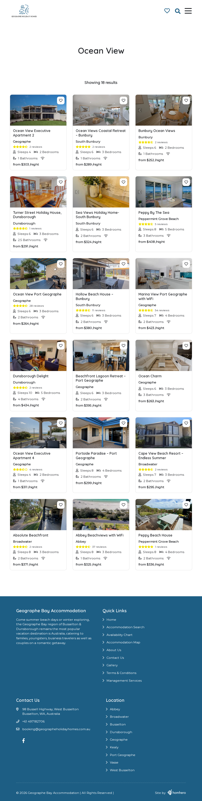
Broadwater (119, 717)
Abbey (115, 709)
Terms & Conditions (121, 673)
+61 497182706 (33, 721)
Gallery (112, 665)
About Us (114, 650)
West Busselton (122, 770)
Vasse (114, 762)
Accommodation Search (125, 627)
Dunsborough (121, 732)
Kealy (114, 747)
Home (111, 620)
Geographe (119, 739)
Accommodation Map (123, 642)
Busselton (118, 724)
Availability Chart (120, 635)
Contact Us (115, 658)
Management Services (124, 680)
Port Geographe (122, 755)
